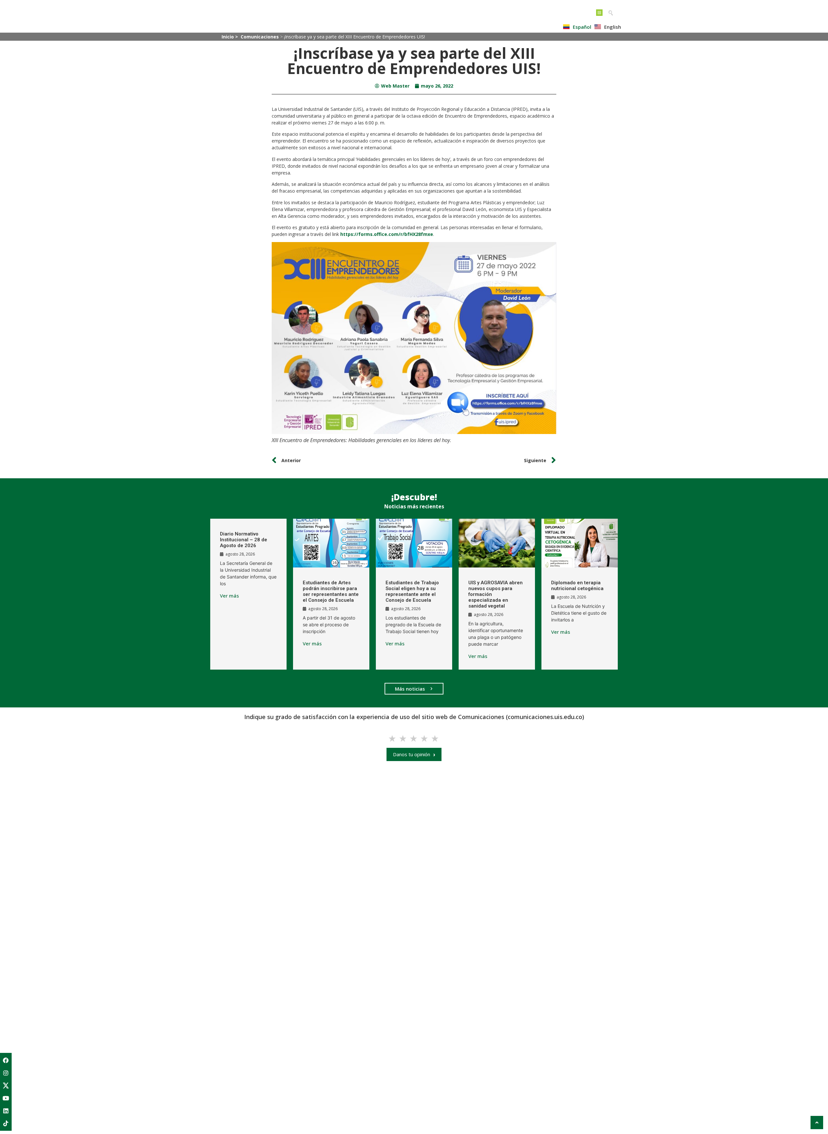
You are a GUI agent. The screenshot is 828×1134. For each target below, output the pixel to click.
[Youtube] (6, 1098)
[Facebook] (6, 1060)
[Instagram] (6, 1073)
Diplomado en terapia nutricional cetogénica (577, 585)
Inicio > (230, 37)
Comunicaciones (260, 37)
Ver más (229, 595)
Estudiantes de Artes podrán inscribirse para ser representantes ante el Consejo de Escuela (331, 591)
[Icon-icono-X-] (6, 1085)
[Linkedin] (6, 1111)
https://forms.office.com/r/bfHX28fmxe (386, 234)
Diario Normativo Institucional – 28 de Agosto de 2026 (243, 539)
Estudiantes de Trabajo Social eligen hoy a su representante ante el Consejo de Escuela (412, 591)
